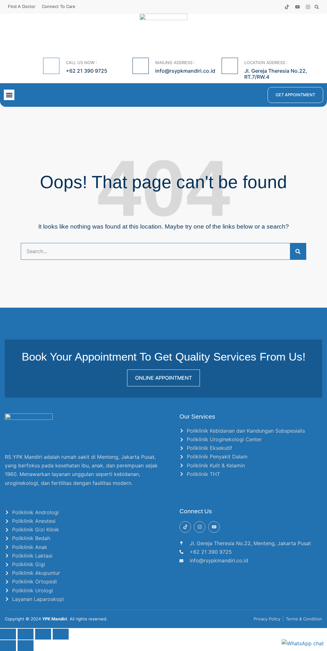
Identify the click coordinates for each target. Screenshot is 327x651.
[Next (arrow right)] (26, 645)
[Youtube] (297, 6)
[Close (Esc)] (61, 634)
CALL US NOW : (81, 62)
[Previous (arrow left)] (8, 645)
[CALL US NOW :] (51, 66)
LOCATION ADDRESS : (266, 62)
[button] (317, 7)
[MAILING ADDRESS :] (141, 66)
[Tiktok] (287, 6)
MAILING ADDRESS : (175, 62)
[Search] (298, 251)
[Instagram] (308, 6)
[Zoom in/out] (8, 634)
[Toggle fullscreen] (26, 634)
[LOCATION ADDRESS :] (230, 66)
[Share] (43, 634)
